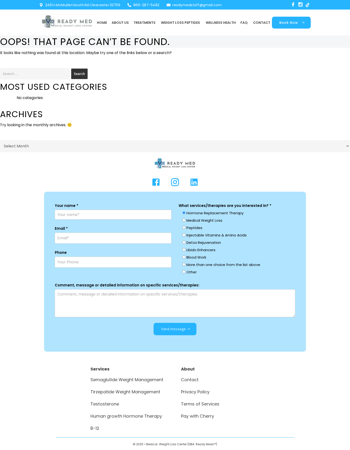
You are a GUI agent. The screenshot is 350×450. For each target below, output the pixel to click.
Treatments (144, 22)
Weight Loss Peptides (180, 22)
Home (102, 22)
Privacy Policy (195, 392)
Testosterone (104, 404)
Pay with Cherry (197, 416)
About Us (120, 22)
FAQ (244, 22)
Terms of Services (200, 404)
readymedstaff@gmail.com (197, 5)
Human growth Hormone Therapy (126, 416)
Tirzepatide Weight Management (125, 392)
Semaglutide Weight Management (126, 380)
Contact (261, 22)
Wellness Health (221, 22)
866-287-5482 (146, 5)
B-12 (94, 428)
